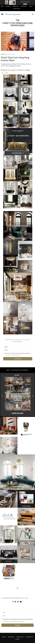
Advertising (11, 637)
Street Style (3, 54)
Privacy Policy (16, 8)
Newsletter (15, 6)
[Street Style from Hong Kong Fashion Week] (17, 41)
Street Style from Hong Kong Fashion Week (15, 59)
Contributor (23, 6)
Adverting (8, 6)
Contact (31, 6)
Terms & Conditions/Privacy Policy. (13, 355)
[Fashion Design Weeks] (12, 14)
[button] (33, 396)
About (2, 6)
